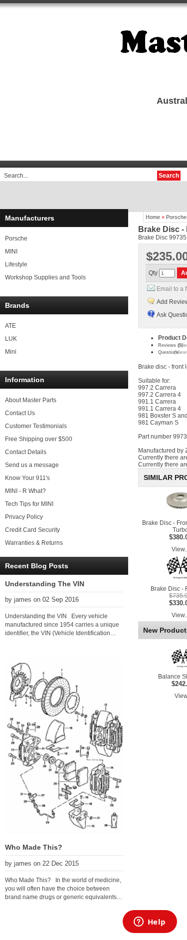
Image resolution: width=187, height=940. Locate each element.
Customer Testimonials (36, 426)
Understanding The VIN (44, 584)
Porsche (16, 238)
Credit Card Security (32, 529)
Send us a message (32, 465)
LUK (11, 338)
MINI (11, 251)
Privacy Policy (24, 516)
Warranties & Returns (34, 542)
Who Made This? (33, 847)
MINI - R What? (25, 490)
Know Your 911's (27, 477)
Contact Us (20, 413)
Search (169, 175)
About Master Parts (30, 400)
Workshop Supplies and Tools (45, 277)
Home (153, 217)
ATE (10, 325)
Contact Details (25, 452)
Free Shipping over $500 (38, 439)
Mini (10, 351)
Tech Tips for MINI (29, 503)
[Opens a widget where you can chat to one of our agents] (149, 922)
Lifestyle (16, 264)
